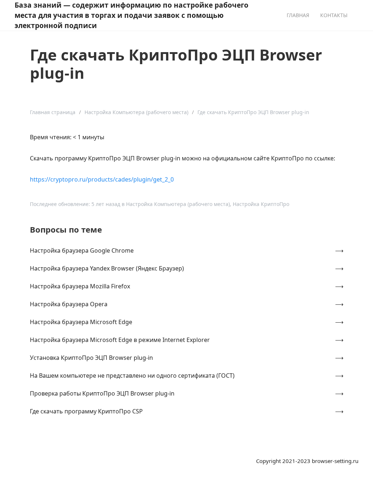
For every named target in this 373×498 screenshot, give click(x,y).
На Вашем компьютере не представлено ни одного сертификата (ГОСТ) (132, 375)
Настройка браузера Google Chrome (82, 250)
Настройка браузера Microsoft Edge (81, 322)
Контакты (334, 15)
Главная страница (52, 112)
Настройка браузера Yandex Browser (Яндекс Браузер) (107, 268)
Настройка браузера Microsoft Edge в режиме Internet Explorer (120, 340)
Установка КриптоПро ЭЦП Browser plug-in (91, 358)
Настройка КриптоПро (261, 204)
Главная (298, 15)
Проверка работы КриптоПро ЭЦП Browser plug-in (102, 393)
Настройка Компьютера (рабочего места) (136, 112)
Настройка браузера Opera (68, 304)
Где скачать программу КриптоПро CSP (86, 411)
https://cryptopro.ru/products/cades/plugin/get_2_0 (102, 179)
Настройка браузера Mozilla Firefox (80, 286)
